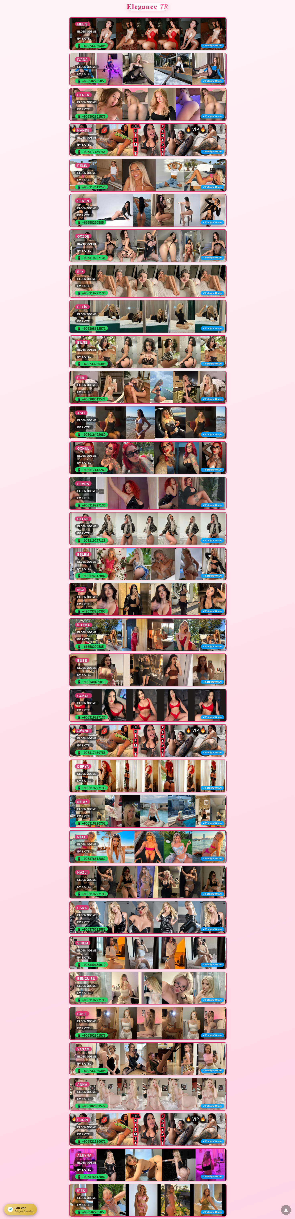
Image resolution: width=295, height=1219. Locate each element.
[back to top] (286, 1210)
